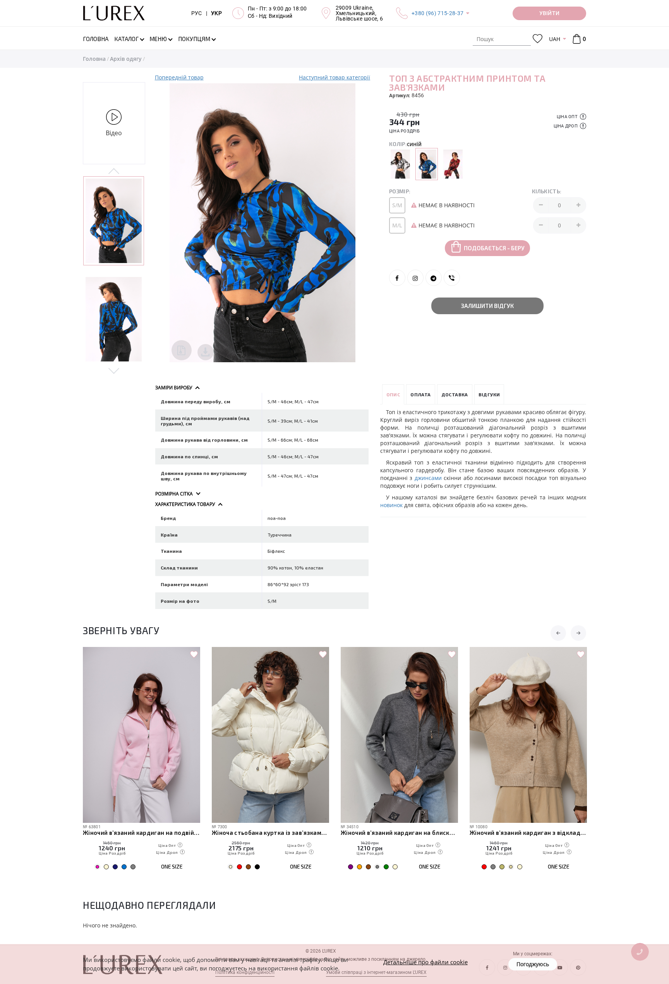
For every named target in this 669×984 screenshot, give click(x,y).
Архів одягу (126, 58)
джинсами (428, 478)
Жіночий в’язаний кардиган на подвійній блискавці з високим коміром (141, 832)
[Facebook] (397, 278)
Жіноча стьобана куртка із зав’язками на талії (270, 832)
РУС (196, 13)
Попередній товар (179, 77)
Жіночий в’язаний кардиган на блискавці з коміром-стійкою (399, 832)
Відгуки (489, 394)
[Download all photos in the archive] (182, 350)
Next (114, 370)
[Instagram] (415, 278)
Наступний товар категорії (334, 77)
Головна (94, 58)
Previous (114, 171)
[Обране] (537, 39)
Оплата (420, 394)
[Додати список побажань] (194, 655)
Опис (393, 394)
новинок (391, 505)
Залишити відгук (487, 305)
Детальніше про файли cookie (425, 962)
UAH (554, 39)
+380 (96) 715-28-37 (437, 13)
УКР (216, 13)
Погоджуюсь (532, 964)
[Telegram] (433, 278)
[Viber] (452, 278)
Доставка (454, 394)
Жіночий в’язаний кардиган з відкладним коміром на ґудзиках (528, 832)
